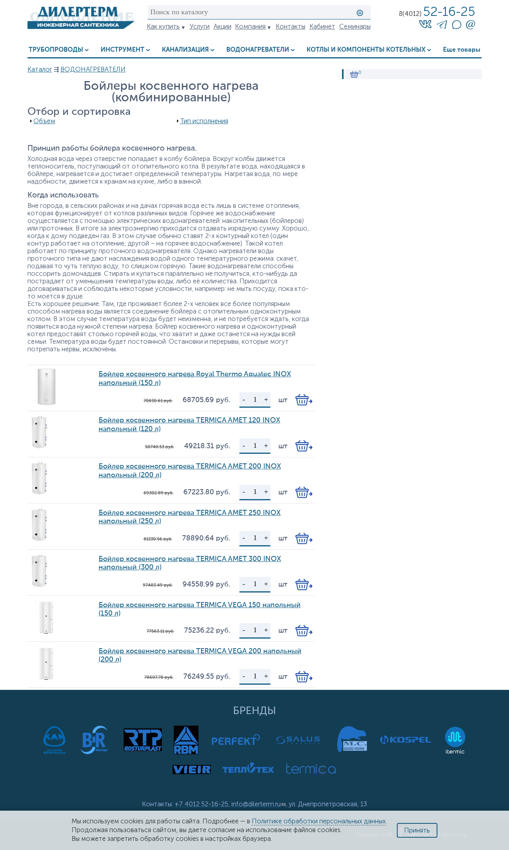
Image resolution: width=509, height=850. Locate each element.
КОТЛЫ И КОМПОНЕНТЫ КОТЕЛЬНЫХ (366, 49)
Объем (44, 121)
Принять (417, 830)
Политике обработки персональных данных (319, 821)
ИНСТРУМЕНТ (122, 49)
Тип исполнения (204, 121)
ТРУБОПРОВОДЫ (56, 49)
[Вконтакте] (425, 24)
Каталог (39, 69)
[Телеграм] (442, 26)
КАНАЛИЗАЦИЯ (185, 49)
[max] (456, 27)
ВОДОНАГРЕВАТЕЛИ (257, 49)
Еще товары (461, 49)
